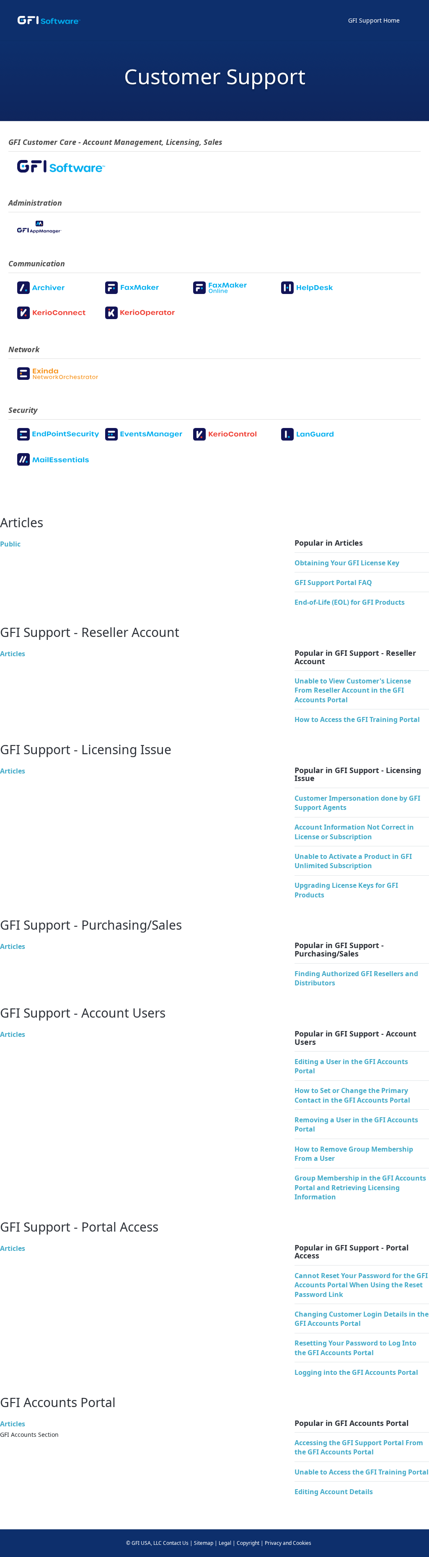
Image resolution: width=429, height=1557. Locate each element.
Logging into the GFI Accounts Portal (356, 1372)
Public (10, 544)
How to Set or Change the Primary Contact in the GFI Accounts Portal (352, 1095)
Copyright (248, 1543)
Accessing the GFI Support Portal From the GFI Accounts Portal (359, 1447)
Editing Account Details (334, 1491)
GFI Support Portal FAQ (333, 582)
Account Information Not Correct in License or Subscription (354, 831)
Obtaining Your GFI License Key (347, 562)
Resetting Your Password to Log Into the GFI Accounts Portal (355, 1347)
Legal (225, 1543)
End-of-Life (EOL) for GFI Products (350, 602)
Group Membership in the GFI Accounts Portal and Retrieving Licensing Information (360, 1187)
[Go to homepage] (49, 20)
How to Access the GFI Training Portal (357, 719)
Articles (12, 653)
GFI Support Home (374, 20)
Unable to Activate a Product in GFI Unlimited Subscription (353, 861)
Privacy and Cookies (288, 1543)
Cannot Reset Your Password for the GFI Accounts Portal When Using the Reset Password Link (361, 1285)
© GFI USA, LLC (144, 1543)
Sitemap (203, 1543)
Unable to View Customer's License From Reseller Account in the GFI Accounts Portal (353, 690)
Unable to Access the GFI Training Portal (362, 1472)
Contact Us (176, 1543)
